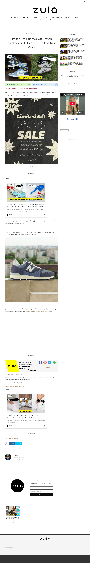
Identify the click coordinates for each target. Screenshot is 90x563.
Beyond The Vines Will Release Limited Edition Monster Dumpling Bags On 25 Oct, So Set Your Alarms (76, 63)
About (67, 17)
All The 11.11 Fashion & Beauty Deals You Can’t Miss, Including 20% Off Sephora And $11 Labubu (13, 519)
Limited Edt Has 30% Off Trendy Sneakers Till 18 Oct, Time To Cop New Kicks (31, 43)
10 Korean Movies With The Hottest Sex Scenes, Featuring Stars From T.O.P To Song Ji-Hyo (76, 45)
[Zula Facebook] (40, 362)
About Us (57, 547)
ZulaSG (48, 367)
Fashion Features (31, 34)
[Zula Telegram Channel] (49, 362)
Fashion (13, 17)
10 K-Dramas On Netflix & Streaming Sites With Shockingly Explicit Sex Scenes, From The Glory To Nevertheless (76, 40)
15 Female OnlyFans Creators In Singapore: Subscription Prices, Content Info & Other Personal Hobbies (75, 58)
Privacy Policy (42, 547)
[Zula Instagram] (45, 362)
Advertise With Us (9, 547)
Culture (34, 17)
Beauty (23, 17)
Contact (76, 17)
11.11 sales (17, 448)
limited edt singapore (24, 448)
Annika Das (9, 448)
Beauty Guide (7, 521)
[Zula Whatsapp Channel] (54, 362)
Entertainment (57, 17)
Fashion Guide (13, 521)
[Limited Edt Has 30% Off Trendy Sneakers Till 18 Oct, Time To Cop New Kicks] (31, 67)
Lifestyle (45, 17)
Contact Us (74, 547)
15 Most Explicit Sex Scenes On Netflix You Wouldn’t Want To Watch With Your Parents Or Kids (76, 51)
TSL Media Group (56, 552)
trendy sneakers (33, 448)
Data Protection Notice (27, 547)
